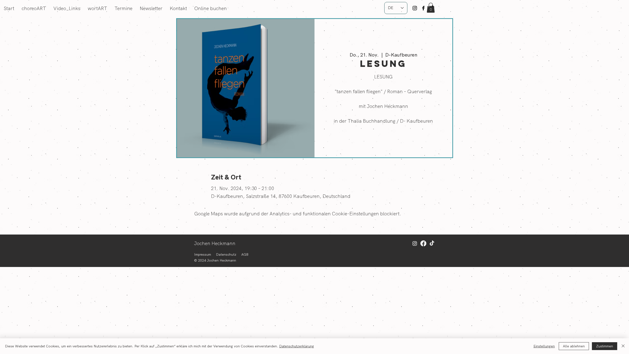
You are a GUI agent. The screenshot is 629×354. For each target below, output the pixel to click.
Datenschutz (226, 254)
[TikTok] (432, 243)
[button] (431, 8)
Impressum (202, 254)
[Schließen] (623, 346)
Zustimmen (604, 346)
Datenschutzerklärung (296, 346)
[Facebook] (423, 8)
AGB (244, 254)
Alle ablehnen (574, 346)
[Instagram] (415, 8)
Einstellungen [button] (544, 346)
